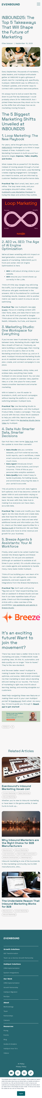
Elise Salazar (7, 43)
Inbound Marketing (9, 797)
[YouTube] (11, 1073)
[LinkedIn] (24, 1073)
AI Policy (21, 1064)
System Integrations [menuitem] (11, 973)
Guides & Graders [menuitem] (10, 1044)
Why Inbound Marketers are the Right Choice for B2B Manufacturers (20, 843)
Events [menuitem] (6, 1035)
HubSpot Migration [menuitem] (10, 992)
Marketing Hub (26, 857)
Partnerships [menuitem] (8, 1016)
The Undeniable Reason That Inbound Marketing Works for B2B (21, 903)
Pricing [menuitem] (6, 1030)
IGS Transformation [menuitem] (11, 953)
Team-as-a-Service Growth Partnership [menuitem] (18, 958)
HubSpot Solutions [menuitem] (12, 964)
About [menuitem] (6, 1003)
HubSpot (6, 727)
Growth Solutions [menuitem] (12, 949)
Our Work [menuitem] (8, 979)
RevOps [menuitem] (7, 996)
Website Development (10, 857)
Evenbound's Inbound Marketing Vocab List (16, 787)
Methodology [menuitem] (8, 1007)
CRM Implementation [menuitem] (11, 968)
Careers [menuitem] (7, 1020)
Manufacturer (7, 850)
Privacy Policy (21, 1066)
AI (12, 727)
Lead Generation (8, 854)
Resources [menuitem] (8, 1026)
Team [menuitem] (6, 1011)
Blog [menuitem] (5, 1039)
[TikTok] (31, 1073)
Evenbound (16, 701)
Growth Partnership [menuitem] (11, 987)
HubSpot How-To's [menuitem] (11, 1048)
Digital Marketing (23, 793)
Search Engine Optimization (26, 854)
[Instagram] (18, 1073)
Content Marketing (9, 793)
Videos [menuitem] (6, 1053)
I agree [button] (21, 1093)
